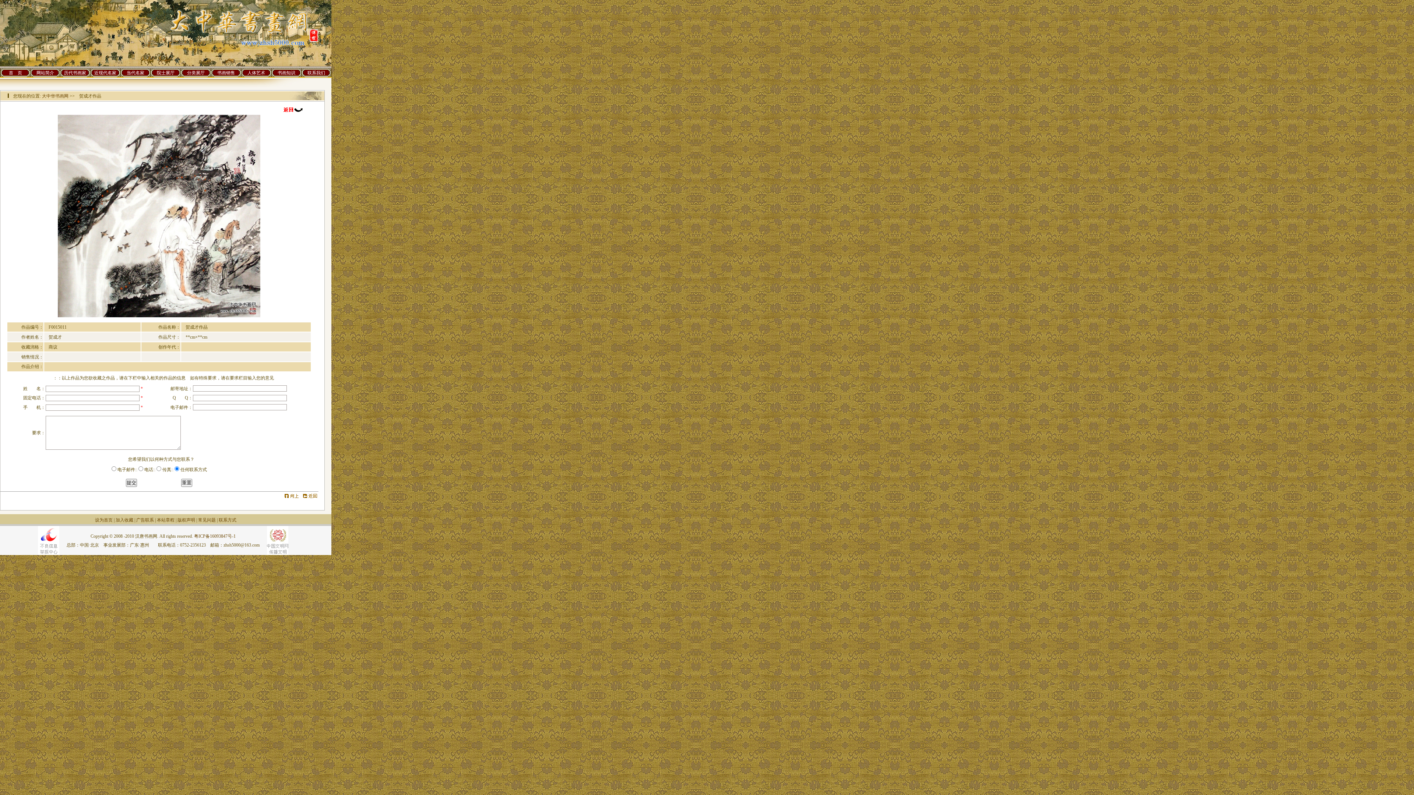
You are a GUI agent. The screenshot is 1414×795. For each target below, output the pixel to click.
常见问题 (207, 520)
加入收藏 (124, 520)
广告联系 (145, 520)
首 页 (15, 72)
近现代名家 (105, 72)
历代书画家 (75, 72)
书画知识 (286, 72)
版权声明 (186, 520)
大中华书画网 (55, 96)
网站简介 (45, 72)
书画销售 (226, 72)
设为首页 (104, 520)
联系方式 (227, 520)
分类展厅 (196, 72)
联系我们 (316, 72)
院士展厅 (166, 72)
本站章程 (166, 520)
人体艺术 (256, 72)
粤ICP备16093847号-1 (215, 536)
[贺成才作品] (159, 315)
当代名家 (135, 72)
